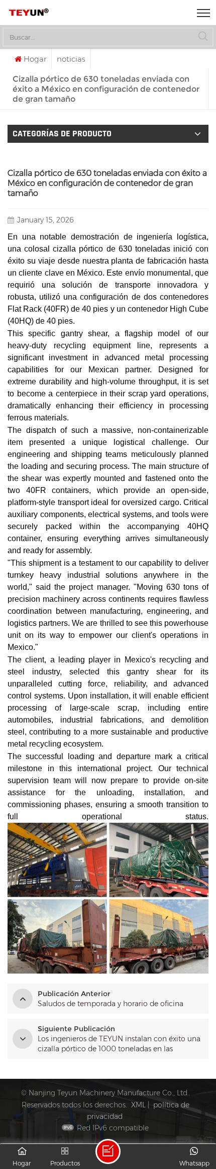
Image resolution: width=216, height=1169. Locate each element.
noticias (71, 59)
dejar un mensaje (108, 1151)
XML (138, 1104)
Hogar (35, 59)
